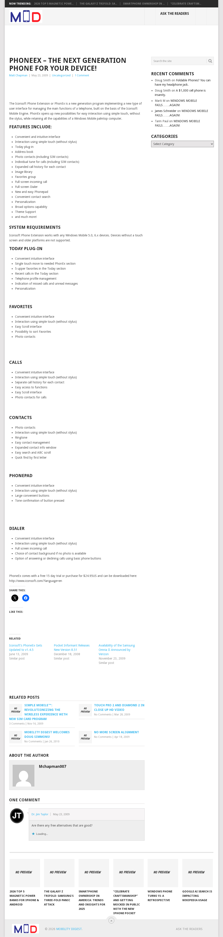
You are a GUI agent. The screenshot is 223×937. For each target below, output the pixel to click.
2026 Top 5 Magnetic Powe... (54, 3)
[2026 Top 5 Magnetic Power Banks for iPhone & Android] (25, 873)
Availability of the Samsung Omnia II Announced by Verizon (117, 650)
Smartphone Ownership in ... (144, 3)
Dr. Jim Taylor (40, 814)
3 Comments (17, 723)
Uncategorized (61, 75)
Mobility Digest (69, 929)
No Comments (103, 714)
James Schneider (165, 111)
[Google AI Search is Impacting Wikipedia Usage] (197, 873)
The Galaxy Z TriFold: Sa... (98, 3)
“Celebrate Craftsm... (186, 3)
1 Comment (82, 75)
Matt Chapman (18, 75)
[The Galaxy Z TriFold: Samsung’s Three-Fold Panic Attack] (59, 873)
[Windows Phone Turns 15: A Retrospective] (163, 873)
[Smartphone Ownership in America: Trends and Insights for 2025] (94, 873)
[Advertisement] (88, 40)
